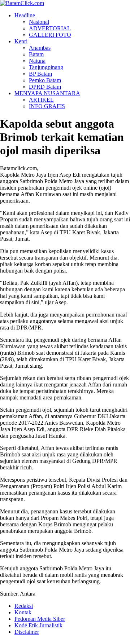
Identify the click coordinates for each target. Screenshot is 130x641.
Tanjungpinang (46, 67)
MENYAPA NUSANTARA (47, 93)
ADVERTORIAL (50, 28)
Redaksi (23, 606)
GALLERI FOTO (50, 35)
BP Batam (40, 74)
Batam (36, 54)
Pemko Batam (45, 80)
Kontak (22, 612)
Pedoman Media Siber (39, 619)
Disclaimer (26, 632)
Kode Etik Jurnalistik (38, 625)
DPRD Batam (45, 87)
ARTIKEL (41, 100)
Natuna (37, 61)
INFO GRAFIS (47, 106)
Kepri (20, 41)
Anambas (40, 48)
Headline (24, 15)
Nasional (39, 22)
